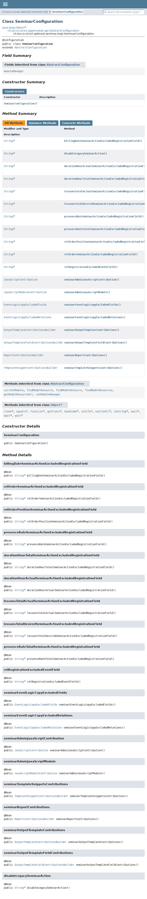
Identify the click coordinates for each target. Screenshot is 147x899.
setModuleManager (48, 394)
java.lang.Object (13, 27)
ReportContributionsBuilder (24, 355)
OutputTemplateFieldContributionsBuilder (34, 342)
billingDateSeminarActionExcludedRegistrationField (101, 140)
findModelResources (99, 390)
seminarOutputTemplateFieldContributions (94, 342)
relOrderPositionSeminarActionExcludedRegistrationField (105, 241)
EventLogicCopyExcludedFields (25, 304)
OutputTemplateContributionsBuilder (30, 329)
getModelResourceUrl (18, 394)
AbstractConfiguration (31, 47)
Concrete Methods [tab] (76, 123)
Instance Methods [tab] (42, 123)
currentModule (14, 390)
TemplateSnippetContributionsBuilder (30, 367)
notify (86, 411)
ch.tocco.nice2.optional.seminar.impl (25, 11)
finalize (36, 411)
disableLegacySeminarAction (84, 153)
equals (20, 411)
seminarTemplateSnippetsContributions (91, 367)
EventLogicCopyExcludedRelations (27, 317)
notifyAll (102, 411)
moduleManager (14, 71)
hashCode (70, 411)
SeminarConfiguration (67, 11)
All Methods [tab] (14, 123)
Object (55, 404)
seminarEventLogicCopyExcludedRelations (93, 317)
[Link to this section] (34, 56)
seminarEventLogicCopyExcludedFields (91, 304)
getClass (53, 411)
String (8, 140)
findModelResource (40, 390)
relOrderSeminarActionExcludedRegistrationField (99, 254)
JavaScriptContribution (21, 279)
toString (120, 411)
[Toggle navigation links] (5, 4)
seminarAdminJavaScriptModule (85, 292)
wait (134, 411)
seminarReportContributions (84, 355)
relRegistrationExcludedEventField (89, 266)
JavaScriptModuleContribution (25, 292)
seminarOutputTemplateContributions (90, 329)
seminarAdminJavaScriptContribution (90, 279)
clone (7, 411)
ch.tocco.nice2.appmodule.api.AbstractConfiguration (43, 30)
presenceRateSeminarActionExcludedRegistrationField (102, 216)
